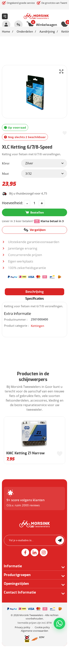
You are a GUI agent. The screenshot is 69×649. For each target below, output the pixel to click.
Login (6, 24)
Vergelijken (38, 230)
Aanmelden (59, 540)
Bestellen (37, 212)
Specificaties (34, 298)
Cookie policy (42, 627)
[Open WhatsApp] (59, 623)
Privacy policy (22, 627)
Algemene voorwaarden (34, 630)
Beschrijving (34, 292)
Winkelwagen (44, 24)
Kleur (6, 163)
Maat (5, 173)
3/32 (28, 173)
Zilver (29, 163)
